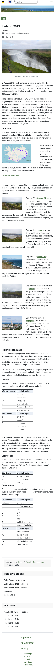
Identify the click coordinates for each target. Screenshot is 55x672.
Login (52, 1)
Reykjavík (30, 320)
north (31, 288)
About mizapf (27, 642)
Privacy (24, 648)
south (41, 230)
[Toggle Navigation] (4, 19)
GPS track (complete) (10, 175)
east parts (41, 256)
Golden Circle (43, 198)
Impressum (26, 637)
